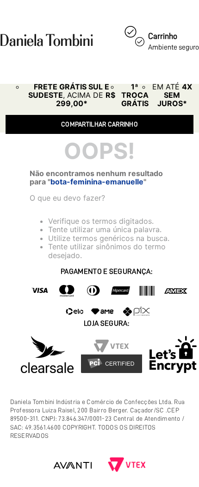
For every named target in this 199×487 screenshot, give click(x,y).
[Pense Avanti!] (73, 465)
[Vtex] (127, 465)
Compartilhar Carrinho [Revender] (99, 124)
